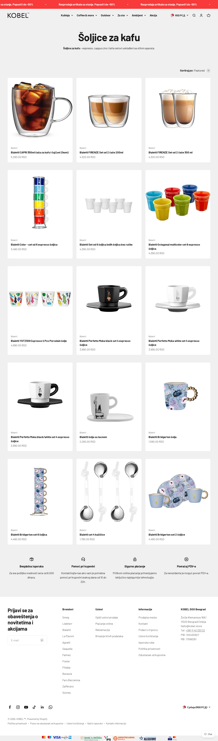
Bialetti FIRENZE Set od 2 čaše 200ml (101, 152)
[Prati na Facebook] (10, 707)
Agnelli (66, 642)
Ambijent (137, 15)
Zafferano (68, 686)
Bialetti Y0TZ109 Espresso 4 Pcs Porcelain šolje (39, 340)
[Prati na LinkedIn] (42, 707)
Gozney (66, 692)
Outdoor (106, 15)
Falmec (66, 655)
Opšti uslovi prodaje (106, 617)
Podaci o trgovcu (148, 629)
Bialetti (14, 148)
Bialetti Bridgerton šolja (163, 436)
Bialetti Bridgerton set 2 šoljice (167, 534)
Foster (66, 661)
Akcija (153, 15)
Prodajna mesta (148, 617)
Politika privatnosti (149, 648)
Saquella (67, 648)
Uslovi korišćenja (148, 636)
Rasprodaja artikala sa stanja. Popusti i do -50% (73, 4)
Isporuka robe (146, 642)
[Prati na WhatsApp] (50, 707)
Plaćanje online (104, 623)
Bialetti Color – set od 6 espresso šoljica (34, 244)
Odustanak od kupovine (152, 655)
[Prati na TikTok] (34, 707)
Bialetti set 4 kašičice (92, 534)
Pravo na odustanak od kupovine (46, 723)
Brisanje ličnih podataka (109, 636)
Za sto (121, 15)
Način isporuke (95, 723)
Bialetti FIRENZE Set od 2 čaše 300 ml (170, 152)
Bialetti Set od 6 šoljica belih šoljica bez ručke (106, 244)
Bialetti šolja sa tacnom (93, 436)
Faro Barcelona (71, 680)
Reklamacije (102, 629)
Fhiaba (66, 667)
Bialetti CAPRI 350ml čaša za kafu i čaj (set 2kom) (39, 152)
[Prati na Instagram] (18, 707)
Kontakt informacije (116, 723)
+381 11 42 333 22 (195, 630)
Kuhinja (65, 15)
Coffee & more (85, 15)
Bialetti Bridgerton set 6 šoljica (29, 534)
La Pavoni (68, 636)
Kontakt (143, 623)
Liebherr (67, 623)
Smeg (65, 617)
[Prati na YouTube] (26, 707)
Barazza (67, 673)
